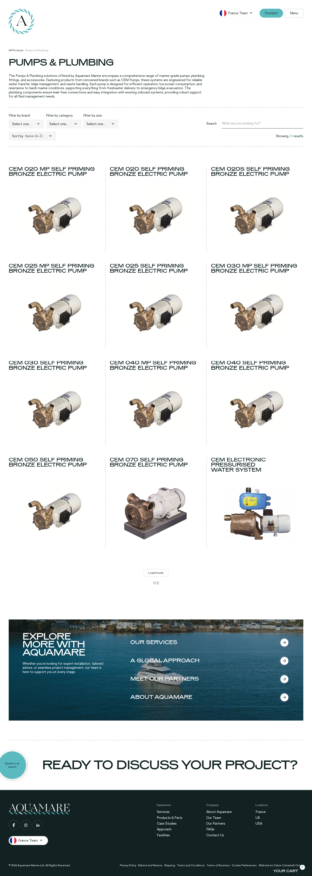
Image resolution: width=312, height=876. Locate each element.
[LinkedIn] (38, 825)
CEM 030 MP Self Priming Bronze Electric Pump (254, 268)
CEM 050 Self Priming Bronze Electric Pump (48, 462)
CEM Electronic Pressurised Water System (238, 465)
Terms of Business (218, 865)
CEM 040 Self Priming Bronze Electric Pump (250, 365)
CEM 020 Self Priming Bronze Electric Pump (149, 171)
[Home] (21, 21)
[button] (238, 13)
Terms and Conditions (191, 865)
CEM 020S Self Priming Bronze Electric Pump (250, 171)
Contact (271, 13)
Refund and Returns (150, 865)
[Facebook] (14, 825)
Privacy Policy (128, 865)
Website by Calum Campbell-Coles (281, 865)
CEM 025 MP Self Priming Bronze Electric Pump (51, 268)
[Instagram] (26, 825)
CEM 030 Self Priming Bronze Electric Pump (48, 365)
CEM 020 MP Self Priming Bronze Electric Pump (52, 171)
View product (55, 248)
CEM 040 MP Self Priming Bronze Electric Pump (153, 365)
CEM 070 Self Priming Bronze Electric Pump (149, 462)
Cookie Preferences (244, 865)
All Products (16, 50)
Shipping (169, 865)
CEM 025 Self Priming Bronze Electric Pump (149, 268)
